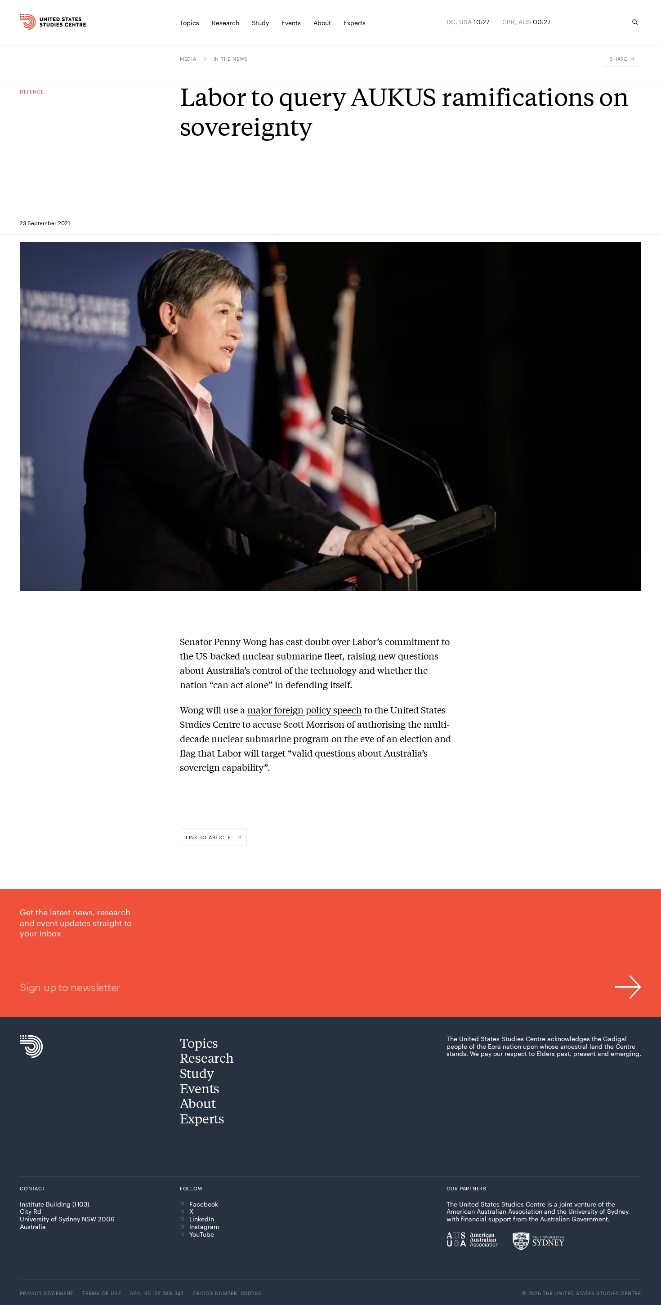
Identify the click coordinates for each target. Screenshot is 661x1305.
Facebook (203, 1204)
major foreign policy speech (304, 710)
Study (197, 1072)
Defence (32, 91)
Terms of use (101, 1293)
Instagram (204, 1226)
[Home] (37, 22)
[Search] (635, 22)
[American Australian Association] (472, 1239)
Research (207, 1057)
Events (199, 1088)
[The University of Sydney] (538, 1241)
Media (188, 59)
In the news (231, 59)
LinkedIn (201, 1219)
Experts (202, 1118)
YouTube (201, 1234)
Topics (199, 1042)
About (198, 1103)
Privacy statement (46, 1293)
